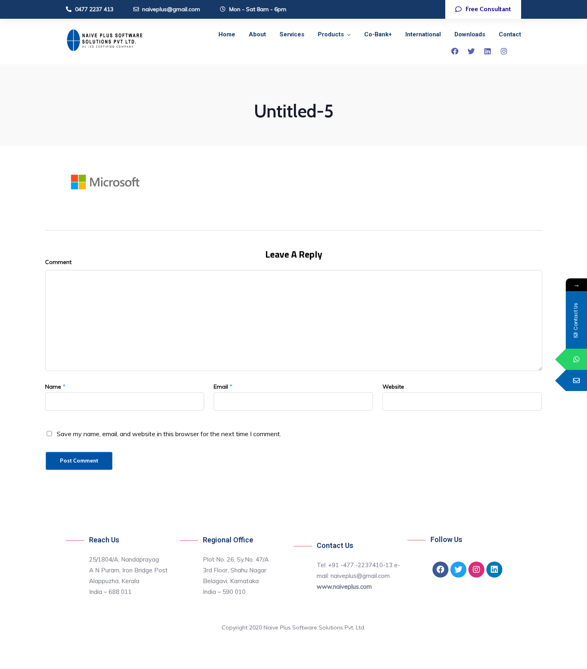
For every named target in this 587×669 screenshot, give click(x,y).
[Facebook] (455, 51)
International (423, 34)
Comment (58, 262)
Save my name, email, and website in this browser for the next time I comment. (169, 434)
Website (393, 386)
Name (53, 386)
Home (226, 34)
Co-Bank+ (378, 34)
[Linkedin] (487, 51)
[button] (483, 9)
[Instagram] (504, 51)
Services (292, 34)
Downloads (469, 34)
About (257, 34)
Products (331, 34)
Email (221, 386)
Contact (510, 34)
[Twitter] (471, 51)
